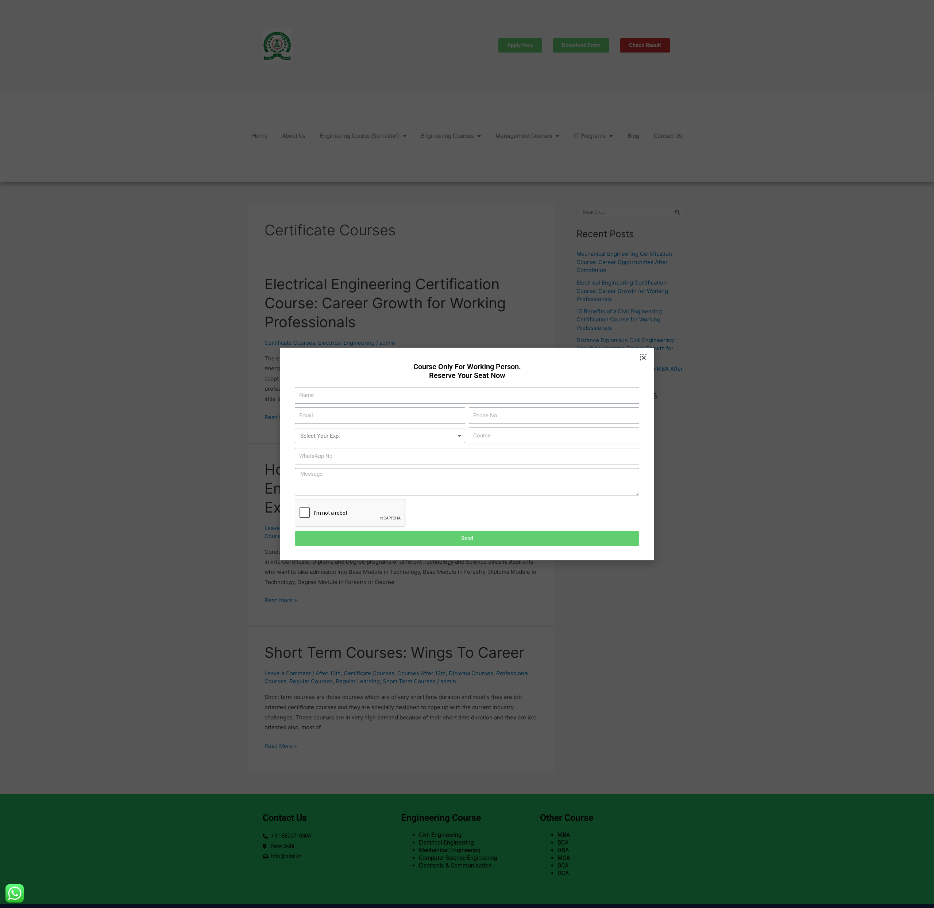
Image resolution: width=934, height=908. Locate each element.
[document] (467, 454)
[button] (644, 357)
